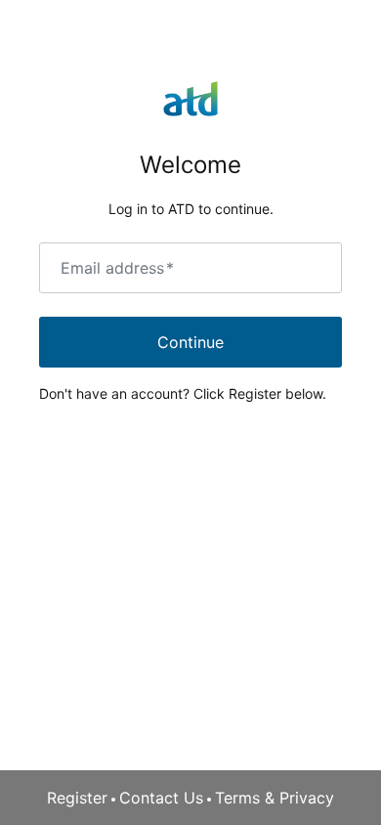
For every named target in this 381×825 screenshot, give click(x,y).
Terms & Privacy (274, 797)
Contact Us (161, 797)
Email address (117, 268)
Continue (190, 342)
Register (77, 797)
